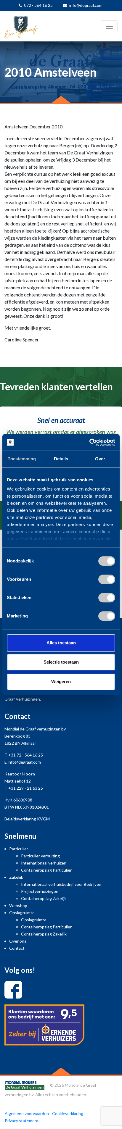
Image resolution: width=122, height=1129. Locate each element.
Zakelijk (16, 877)
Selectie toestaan (61, 662)
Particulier (18, 848)
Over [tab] (100, 458)
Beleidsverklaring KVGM (27, 818)
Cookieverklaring (67, 1113)
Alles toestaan (61, 642)
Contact (17, 948)
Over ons (17, 940)
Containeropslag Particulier (46, 869)
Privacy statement (22, 1120)
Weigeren (61, 681)
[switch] (106, 579)
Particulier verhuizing (40, 855)
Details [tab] (61, 458)
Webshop (18, 905)
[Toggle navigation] (109, 26)
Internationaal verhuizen (43, 862)
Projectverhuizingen (39, 891)
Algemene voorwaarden (27, 1113)
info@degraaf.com (85, 5)
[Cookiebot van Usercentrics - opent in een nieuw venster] (89, 442)
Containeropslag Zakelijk (44, 898)
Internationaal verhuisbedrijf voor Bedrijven (61, 884)
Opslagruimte (22, 912)
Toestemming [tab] (22, 458)
